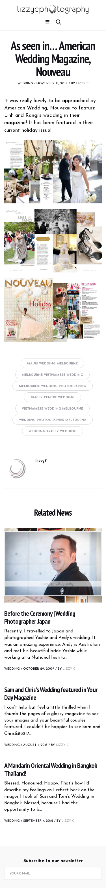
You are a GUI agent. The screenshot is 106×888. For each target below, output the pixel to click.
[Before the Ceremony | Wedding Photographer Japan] (53, 565)
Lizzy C (82, 83)
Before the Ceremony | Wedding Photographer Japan (39, 617)
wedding (25, 83)
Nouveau (60, 108)
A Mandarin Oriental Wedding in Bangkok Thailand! (50, 769)
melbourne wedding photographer (52, 386)
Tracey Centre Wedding (52, 397)
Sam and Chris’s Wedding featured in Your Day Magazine (50, 693)
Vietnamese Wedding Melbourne (52, 408)
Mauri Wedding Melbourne (52, 363)
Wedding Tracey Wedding (53, 431)
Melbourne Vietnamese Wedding (52, 375)
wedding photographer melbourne (52, 420)
